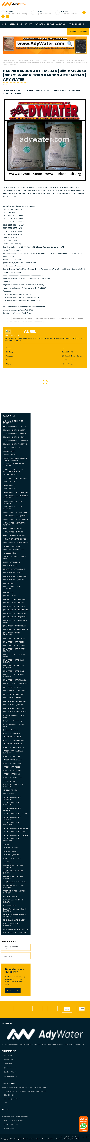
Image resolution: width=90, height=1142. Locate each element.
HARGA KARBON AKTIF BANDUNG (15, 492)
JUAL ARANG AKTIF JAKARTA (13, 580)
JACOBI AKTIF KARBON (11, 562)
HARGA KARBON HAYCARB (13, 532)
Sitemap (28, 24)
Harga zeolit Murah (10, 553)
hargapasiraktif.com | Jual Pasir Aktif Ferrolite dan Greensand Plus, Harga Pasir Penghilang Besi (46, 1139)
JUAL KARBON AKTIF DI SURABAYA (15, 629)
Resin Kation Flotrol (10, 896)
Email (8, 360)
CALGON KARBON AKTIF (12, 448)
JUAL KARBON (8, 592)
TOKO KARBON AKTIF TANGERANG (15, 929)
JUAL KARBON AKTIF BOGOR (13, 603)
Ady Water (8, 1055)
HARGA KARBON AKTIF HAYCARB (15, 512)
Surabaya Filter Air (10, 1076)
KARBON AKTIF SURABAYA (12, 777)
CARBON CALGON (9, 451)
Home (3, 24)
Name (8, 348)
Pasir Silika (7, 862)
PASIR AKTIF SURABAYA (12, 858)
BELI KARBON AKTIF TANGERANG (15, 444)
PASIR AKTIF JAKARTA (11, 855)
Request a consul (78, 31)
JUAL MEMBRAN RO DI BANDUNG (15, 691)
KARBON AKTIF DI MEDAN (12, 744)
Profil (12, 24)
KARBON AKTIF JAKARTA (58, 60)
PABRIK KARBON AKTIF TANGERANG (11, 840)
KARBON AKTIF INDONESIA (12, 764)
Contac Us (12, 991)
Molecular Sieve (8, 794)
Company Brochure (11, 947)
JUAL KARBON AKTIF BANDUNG (14, 599)
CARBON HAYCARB (10, 455)
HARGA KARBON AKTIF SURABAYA (15, 519)
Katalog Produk (76, 24)
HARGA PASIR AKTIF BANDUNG (14, 539)
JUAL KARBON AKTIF (10, 596)
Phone (8, 364)
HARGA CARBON (9, 482)
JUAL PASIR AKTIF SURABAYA (13, 708)
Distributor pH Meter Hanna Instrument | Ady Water (13, 470)
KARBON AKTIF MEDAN (11, 774)
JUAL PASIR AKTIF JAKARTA (13, 705)
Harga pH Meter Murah (11, 546)
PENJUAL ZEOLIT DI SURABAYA (14, 882)
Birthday (9, 352)
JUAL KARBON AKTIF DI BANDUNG (15, 610)
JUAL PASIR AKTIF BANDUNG (13, 694)
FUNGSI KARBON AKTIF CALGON (15, 478)
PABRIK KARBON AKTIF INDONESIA (15, 828)
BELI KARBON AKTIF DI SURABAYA (15, 441)
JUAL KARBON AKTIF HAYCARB (14, 638)
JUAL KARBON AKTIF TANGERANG (15, 684)
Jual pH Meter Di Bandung (12, 721)
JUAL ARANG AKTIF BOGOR (13, 573)
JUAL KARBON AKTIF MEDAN (13, 671)
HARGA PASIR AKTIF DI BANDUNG (15, 543)
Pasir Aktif (6, 844)
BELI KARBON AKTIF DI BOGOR (14, 430)
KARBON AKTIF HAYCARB (12, 760)
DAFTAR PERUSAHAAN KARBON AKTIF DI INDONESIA (15, 459)
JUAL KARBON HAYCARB (12, 687)
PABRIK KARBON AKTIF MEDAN (19, 62)
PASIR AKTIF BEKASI (10, 851)
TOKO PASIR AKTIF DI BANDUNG (14, 933)
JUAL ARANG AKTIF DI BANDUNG (15, 576)
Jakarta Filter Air (9, 1068)
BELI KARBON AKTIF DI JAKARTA (14, 434)
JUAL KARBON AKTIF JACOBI (13, 642)
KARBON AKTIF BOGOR (11, 733)
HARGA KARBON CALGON (12, 528)
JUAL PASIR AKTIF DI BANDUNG (14, 701)
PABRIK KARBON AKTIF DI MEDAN (15, 814)
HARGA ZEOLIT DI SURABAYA (13, 550)
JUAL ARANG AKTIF (10, 566)
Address (9, 356)
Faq (83, 1137)
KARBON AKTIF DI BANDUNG (13, 740)
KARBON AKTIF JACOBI (11, 767)
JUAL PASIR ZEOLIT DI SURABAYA (15, 712)
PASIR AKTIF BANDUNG (11, 848)
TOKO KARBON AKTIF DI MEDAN (14, 920)
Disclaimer (76, 1137)
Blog (19, 24)
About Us (60, 24)
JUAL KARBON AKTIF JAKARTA (39, 60)
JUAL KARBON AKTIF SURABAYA (14, 680)
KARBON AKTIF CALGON (12, 737)
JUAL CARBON (8, 583)
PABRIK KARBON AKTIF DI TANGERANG (12, 824)
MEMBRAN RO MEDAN (11, 790)
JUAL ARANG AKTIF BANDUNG (14, 569)
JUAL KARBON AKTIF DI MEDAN (18, 60)
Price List (7, 955)
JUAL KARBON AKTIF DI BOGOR (14, 613)
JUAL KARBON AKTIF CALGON (14, 606)
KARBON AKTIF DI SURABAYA (13, 747)
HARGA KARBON (9, 485)
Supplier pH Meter (9, 905)
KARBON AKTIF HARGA (11, 756)
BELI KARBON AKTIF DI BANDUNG (15, 426)
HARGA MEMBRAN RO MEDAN (14, 535)
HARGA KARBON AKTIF (11, 489)
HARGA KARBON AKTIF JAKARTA (15, 516)
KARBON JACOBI (9, 781)
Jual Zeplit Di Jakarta (10, 730)
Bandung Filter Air (10, 1072)
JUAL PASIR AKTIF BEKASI (12, 698)
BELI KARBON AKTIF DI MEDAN (14, 437)
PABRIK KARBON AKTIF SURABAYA (15, 835)
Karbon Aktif (8, 1060)
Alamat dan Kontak (44, 24)
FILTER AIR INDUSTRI (10, 475)
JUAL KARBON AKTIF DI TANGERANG (11, 634)
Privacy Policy (65, 1137)
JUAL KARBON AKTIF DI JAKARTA (15, 617)
